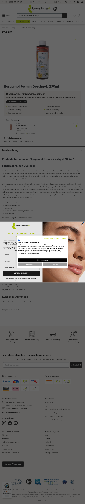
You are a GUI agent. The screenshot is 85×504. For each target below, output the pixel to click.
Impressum (64, 238)
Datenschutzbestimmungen (52, 238)
